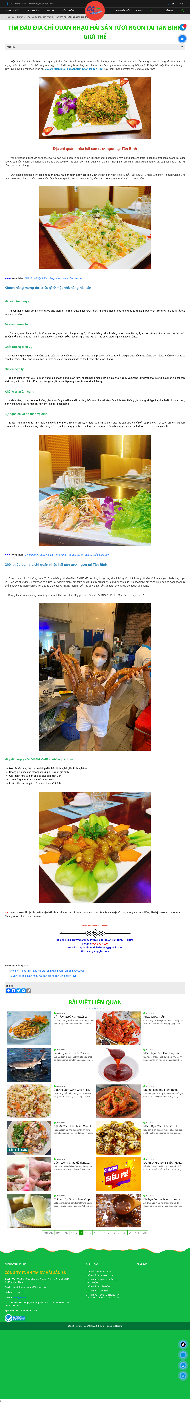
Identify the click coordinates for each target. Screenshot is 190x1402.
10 (114, 1232)
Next (137, 1232)
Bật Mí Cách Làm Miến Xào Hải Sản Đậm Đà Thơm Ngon (73, 1126)
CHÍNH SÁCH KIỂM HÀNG (98, 1286)
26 (130, 1232)
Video (139, 10)
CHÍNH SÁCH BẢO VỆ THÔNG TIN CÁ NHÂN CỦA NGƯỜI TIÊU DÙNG (103, 1296)
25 (125, 1232)
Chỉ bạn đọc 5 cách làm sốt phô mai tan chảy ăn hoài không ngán (73, 1199)
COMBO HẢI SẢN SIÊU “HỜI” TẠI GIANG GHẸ (162, 1162)
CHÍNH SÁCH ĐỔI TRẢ (97, 1291)
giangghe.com (20, 1297)
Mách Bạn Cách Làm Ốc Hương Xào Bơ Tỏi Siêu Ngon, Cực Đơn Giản (163, 1126)
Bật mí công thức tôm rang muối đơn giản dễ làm (160, 1089)
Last (144, 1232)
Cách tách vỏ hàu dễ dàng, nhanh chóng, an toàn (70, 1162)
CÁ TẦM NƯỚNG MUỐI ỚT (71, 1016)
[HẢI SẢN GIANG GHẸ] (95, 10)
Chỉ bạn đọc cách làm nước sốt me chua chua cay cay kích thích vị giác (162, 1199)
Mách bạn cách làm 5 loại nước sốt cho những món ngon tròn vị (163, 1053)
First (58, 1232)
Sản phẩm (68, 10)
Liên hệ (169, 10)
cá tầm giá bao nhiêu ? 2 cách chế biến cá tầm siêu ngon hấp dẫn (73, 1053)
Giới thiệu (33, 10)
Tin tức (154, 10)
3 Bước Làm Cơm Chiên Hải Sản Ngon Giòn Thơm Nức (71, 1089)
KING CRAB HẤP (154, 1016)
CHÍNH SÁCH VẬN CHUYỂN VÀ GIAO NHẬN (101, 1281)
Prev (66, 1232)
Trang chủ (11, 10)
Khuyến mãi (123, 10)
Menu (50, 10)
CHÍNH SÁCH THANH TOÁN (99, 1275)
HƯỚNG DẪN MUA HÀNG (98, 1271)
